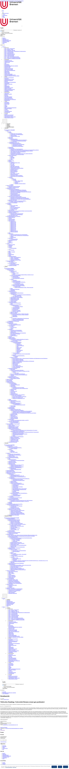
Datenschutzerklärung (8, 767)
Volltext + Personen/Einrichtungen (7, 33)
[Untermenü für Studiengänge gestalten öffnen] (16, 400)
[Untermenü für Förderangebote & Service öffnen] (15, 473)
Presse (3, 43)
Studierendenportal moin (12, 645)
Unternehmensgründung (8, 96)
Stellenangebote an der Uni (8, 98)
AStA (5, 63)
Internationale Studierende (8, 80)
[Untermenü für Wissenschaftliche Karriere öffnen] (15, 188)
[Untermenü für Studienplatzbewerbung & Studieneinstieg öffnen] (24, 431)
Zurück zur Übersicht (3, 727)
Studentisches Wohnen (8, 108)
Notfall (3, 747)
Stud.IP (9, 646)
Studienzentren (6, 71)
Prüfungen (6, 81)
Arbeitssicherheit (7, 62)
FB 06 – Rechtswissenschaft (8, 53)
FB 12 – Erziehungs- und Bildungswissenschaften (12, 58)
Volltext (2, 31)
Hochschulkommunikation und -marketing (11, 65)
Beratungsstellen (11, 626)
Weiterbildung (6, 91)
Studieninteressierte (5, 39)
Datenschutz (4, 746)
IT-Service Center (7, 67)
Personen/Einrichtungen (5, 32)
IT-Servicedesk (10, 665)
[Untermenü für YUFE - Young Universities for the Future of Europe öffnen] (25, 524)
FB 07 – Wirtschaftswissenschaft (13, 615)
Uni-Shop (6, 109)
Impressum (4, 745)
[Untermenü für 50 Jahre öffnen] (13, 178)
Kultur (9, 666)
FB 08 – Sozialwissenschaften (13, 616)
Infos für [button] (3, 598)
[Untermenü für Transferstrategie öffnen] (14, 148)
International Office (7, 66)
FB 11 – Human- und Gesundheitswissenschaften (12, 57)
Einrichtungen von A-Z (8, 60)
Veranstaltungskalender (8, 111)
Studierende (4, 38)
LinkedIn (3, 764)
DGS (3, 749)
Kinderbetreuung (7, 100)
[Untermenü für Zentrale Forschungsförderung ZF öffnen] (21, 483)
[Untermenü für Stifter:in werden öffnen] (16, 553)
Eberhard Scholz (6, 699)
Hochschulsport (6, 103)
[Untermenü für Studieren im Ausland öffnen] (17, 341)
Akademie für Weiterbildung (9, 61)
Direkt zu (3, 46)
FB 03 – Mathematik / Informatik (9, 50)
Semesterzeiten (6, 83)
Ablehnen (60, 766)
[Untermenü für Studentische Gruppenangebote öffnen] (20, 429)
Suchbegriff (2, 30)
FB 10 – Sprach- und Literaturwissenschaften (11, 56)
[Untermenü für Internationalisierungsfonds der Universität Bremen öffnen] (27, 493)
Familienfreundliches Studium (9, 79)
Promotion (10, 656)
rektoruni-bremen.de (10, 724)
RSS (1, 729)
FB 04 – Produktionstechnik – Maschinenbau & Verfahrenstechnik (15, 51)
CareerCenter (6, 93)
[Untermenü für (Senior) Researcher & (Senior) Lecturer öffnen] (21, 196)
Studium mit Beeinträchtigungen (9, 89)
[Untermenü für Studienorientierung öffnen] (15, 291)
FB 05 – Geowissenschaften (8, 52)
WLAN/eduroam (7, 112)
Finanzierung (6, 78)
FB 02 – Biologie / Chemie (8, 49)
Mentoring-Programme (12, 655)
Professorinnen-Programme (8, 115)
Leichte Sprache (5, 748)
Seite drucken (2, 730)
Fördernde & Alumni (5, 41)
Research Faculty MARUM (12, 676)
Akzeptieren (65, 766)
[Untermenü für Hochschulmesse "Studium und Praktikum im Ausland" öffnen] (28, 339)
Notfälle (5, 106)
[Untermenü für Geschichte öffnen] (12, 177)
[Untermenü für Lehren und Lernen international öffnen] (19, 421)
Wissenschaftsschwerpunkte (8, 117)
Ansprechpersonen (3, 741)
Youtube (3, 762)
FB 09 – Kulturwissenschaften (9, 55)
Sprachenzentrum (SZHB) (8, 69)
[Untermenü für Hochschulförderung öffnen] (13, 534)
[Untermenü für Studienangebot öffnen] (13, 270)
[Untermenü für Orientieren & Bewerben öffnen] (14, 269)
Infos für (3, 37)
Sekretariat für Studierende (8, 68)
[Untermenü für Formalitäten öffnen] (12, 329)
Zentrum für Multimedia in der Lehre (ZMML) (11, 75)
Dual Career (6, 95)
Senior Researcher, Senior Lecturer (10, 116)
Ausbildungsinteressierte (10, 603)
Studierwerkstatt (7, 72)
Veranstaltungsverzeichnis (8, 90)
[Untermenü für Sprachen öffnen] (11, 247)
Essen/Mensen (6, 102)
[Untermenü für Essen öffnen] (10, 249)
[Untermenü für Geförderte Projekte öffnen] (17, 555)
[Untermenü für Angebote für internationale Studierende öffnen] (23, 370)
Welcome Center (7, 73)
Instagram (4, 763)
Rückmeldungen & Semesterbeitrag (10, 82)
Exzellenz (10, 675)
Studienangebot (6, 85)
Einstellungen (54, 766)
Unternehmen (4, 42)
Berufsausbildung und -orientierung (10, 99)
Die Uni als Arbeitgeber (8, 97)
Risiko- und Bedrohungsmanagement (10, 107)
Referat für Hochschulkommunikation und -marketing (14, 728)
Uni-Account (6, 110)
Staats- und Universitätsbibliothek (9, 70)
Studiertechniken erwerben (8, 87)
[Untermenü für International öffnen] (12, 138)
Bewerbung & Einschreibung (9, 77)
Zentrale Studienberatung (12, 635)
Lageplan (5, 105)
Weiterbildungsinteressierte (6, 40)
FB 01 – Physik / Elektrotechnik (9, 48)
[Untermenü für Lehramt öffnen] (13, 279)
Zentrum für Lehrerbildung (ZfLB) (14, 636)
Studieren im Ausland (7, 88)
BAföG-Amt (10, 625)
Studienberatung (7, 86)
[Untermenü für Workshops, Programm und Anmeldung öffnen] (23, 410)
